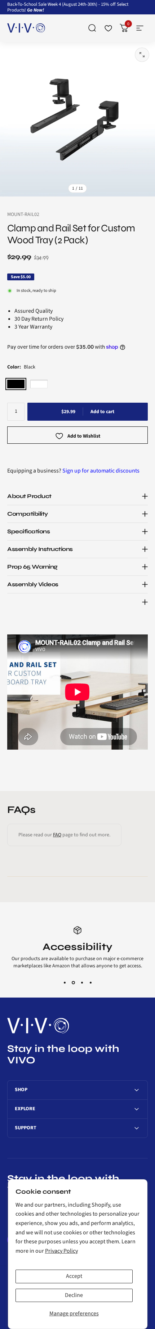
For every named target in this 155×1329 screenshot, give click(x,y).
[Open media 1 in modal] (142, 55)
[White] (39, 384)
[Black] (16, 384)
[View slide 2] (73, 982)
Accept (74, 1276)
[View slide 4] (90, 982)
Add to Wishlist (83, 436)
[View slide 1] (64, 982)
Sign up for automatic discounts (101, 471)
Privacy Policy (61, 1251)
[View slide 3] (82, 982)
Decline (74, 1295)
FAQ (57, 834)
